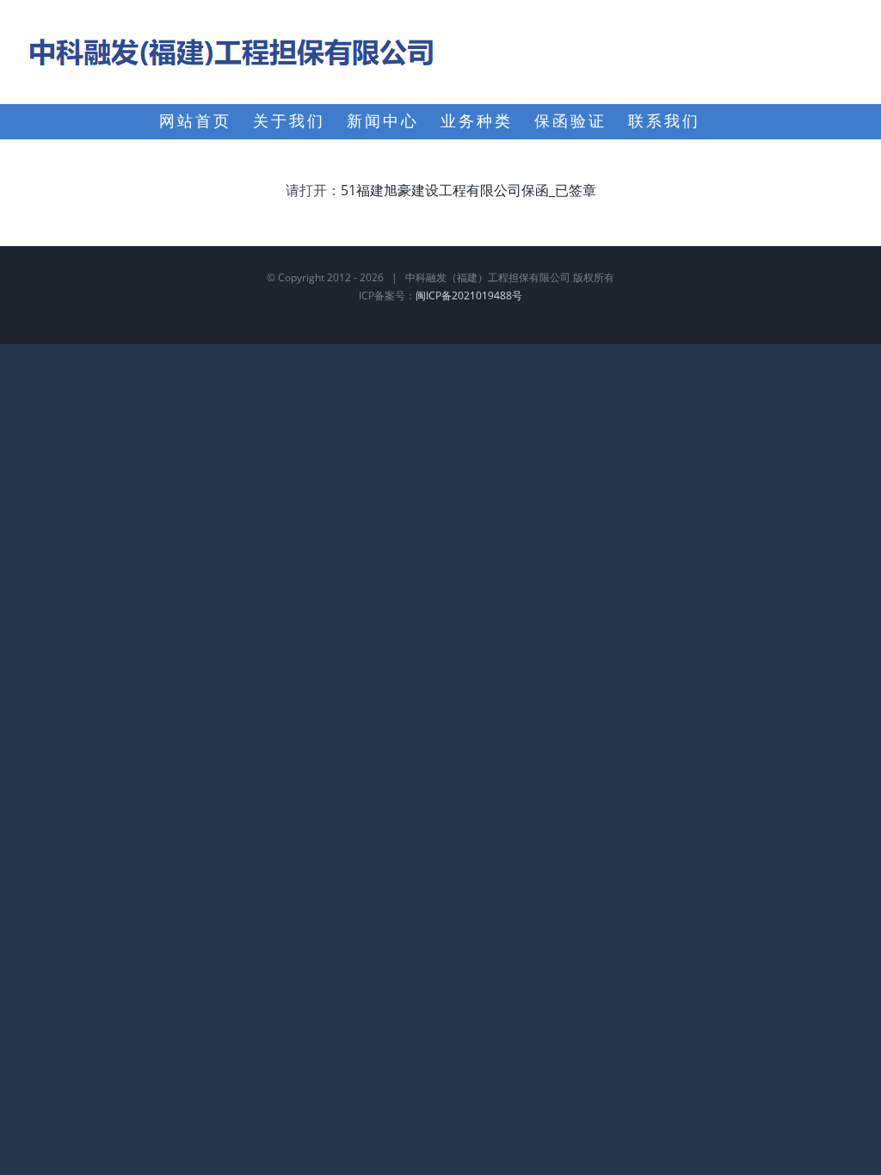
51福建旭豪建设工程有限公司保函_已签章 (468, 190)
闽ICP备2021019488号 (469, 295)
